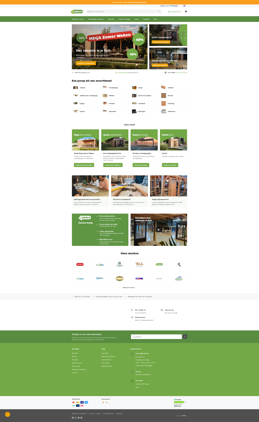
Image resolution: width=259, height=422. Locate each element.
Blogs (137, 387)
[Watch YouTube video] (158, 229)
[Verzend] (159, 11)
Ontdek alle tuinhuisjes (161, 42)
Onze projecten (106, 359)
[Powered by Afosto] (181, 415)
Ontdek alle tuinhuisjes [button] (113, 165)
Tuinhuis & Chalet (78, 19)
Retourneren (76, 366)
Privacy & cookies (95, 413)
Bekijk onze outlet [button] (170, 165)
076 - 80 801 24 (140, 310)
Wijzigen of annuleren (79, 369)
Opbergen (111, 19)
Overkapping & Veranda (95, 19)
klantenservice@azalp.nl (143, 374)
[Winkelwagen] (186, 12)
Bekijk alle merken (128, 287)
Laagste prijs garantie (108, 356)
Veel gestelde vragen (142, 384)
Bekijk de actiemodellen (85, 63)
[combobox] (124, 11)
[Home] (77, 11)
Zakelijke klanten (106, 366)
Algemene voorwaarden (79, 413)
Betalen (74, 356)
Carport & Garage (124, 19)
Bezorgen (75, 359)
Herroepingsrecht (108, 413)
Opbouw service (77, 363)
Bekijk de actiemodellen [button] (84, 165)
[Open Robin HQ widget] (7, 414)
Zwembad (146, 19)
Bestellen (75, 353)
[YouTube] (78, 418)
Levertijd (75, 372)
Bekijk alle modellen (160, 65)
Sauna (137, 19)
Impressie (119, 413)
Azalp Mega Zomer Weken (138, 2)
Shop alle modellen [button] (141, 165)
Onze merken (105, 363)
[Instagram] (76, 418)
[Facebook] (73, 418)
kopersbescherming (181, 72)
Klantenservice (140, 317)
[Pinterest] (81, 418)
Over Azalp (104, 353)
